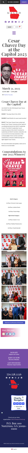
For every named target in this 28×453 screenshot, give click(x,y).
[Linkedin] (12, 22)
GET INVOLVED (14, 363)
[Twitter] (9, 22)
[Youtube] (16, 22)
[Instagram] (19, 22)
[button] (3, 2)
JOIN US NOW (14, 357)
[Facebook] (6, 22)
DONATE (14, 352)
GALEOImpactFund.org (18, 419)
